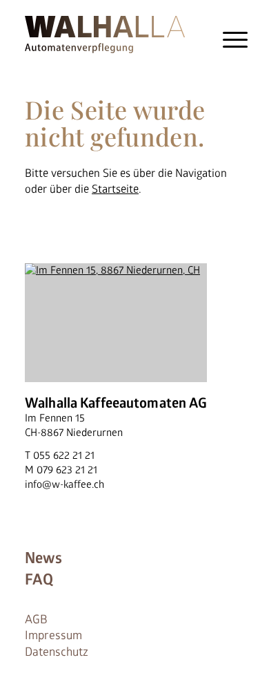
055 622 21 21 (63, 455)
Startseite (115, 189)
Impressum (53, 635)
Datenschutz (56, 652)
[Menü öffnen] (235, 39)
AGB (36, 619)
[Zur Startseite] (105, 32)
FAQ (39, 579)
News (43, 558)
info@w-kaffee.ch (64, 484)
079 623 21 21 (67, 470)
